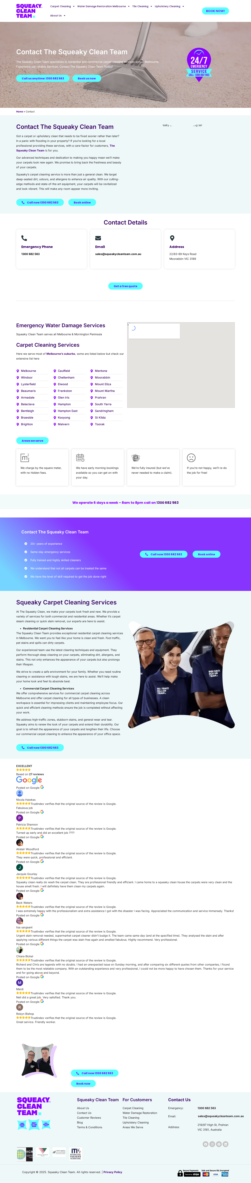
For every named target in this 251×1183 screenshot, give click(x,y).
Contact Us (179, 1099)
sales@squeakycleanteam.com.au (118, 254)
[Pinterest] (219, 1144)
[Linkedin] (225, 1144)
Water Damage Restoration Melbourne (101, 6)
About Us (56, 15)
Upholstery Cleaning (167, 6)
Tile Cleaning (140, 6)
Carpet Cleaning (60, 6)
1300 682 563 (30, 254)
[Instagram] (212, 1144)
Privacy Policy (112, 1172)
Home (19, 111)
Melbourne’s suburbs (60, 353)
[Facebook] (205, 1144)
